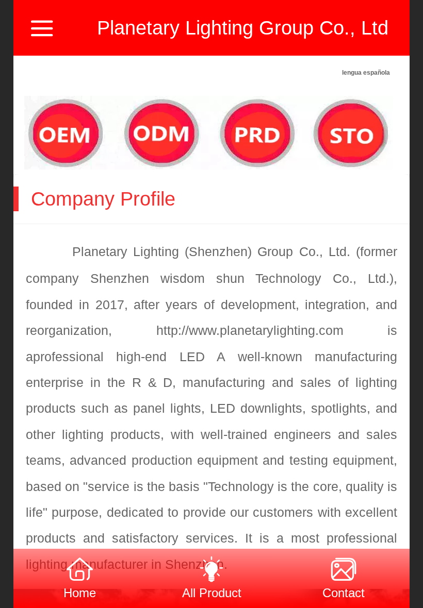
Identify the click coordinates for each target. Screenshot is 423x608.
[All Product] (211, 567)
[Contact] (344, 567)
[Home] (79, 567)
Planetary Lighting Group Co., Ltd (242, 27)
